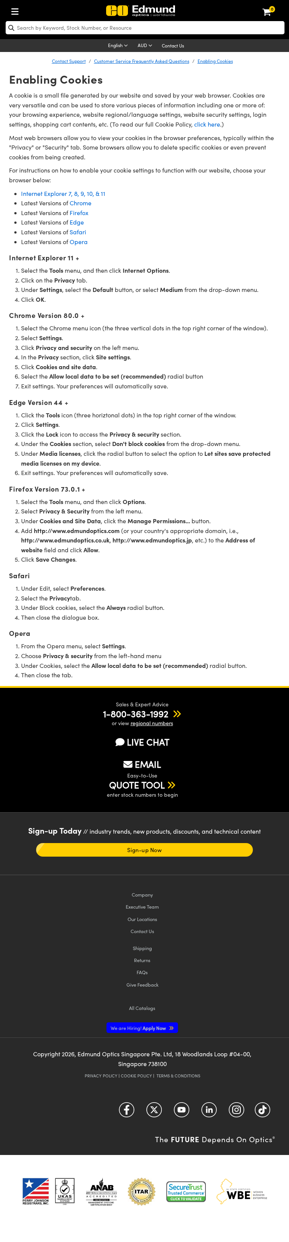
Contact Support (69, 61)
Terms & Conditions (178, 1076)
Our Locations (142, 919)
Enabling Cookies (215, 61)
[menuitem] (17, 10)
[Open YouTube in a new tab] (182, 1113)
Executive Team (142, 906)
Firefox (79, 213)
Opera (79, 242)
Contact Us (173, 46)
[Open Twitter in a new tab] (154, 1113)
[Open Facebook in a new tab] (127, 1113)
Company (142, 894)
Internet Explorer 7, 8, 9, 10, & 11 (63, 193)
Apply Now (139, 1028)
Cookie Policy (136, 1076)
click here (207, 124)
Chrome (80, 203)
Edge (77, 222)
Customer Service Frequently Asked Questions (141, 61)
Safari (78, 232)
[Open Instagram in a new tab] (236, 1113)
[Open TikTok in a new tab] (262, 1113)
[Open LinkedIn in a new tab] (209, 1113)
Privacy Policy (101, 1076)
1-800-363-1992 (135, 713)
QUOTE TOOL (137, 785)
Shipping (142, 948)
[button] (135, 713)
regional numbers (152, 723)
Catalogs (142, 1008)
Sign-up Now (144, 850)
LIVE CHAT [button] (148, 741)
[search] (145, 27)
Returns (142, 960)
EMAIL (148, 764)
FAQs (142, 972)
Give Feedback (142, 984)
